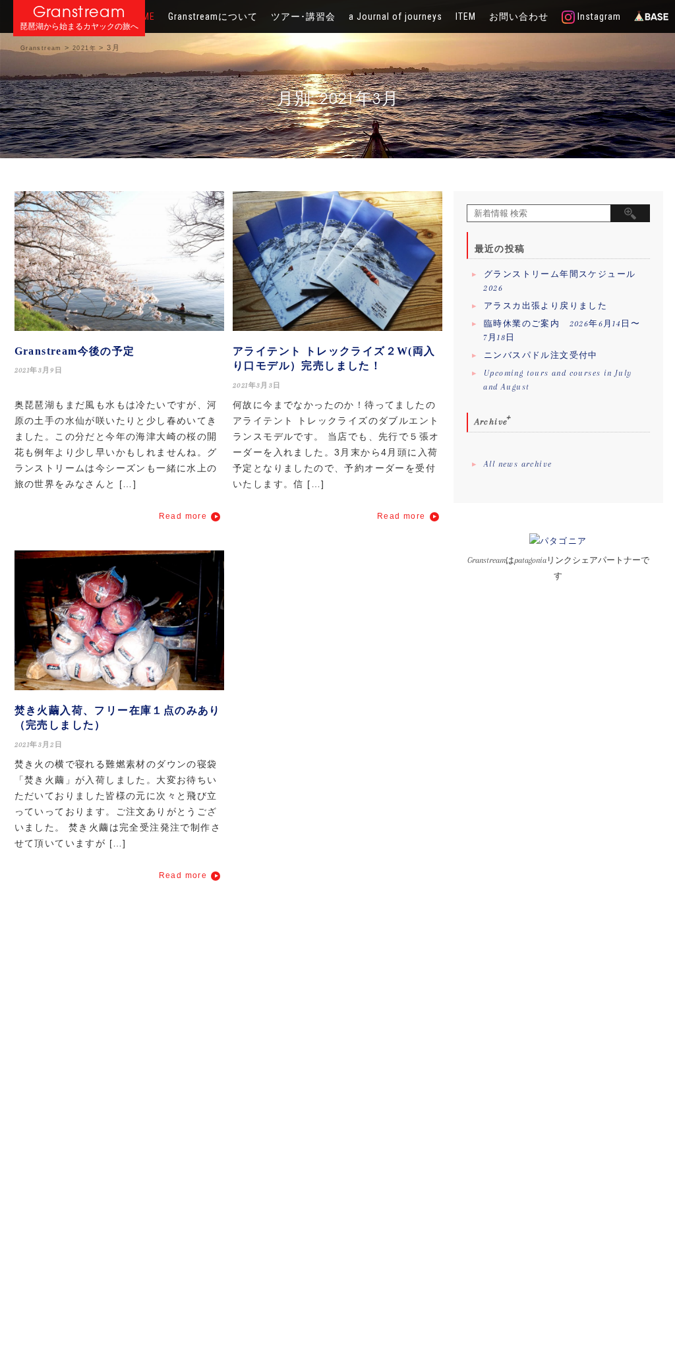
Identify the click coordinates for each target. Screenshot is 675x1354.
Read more (183, 516)
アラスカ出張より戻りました (545, 305)
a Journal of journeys (395, 16)
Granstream (79, 11)
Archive (491, 422)
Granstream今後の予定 (75, 351)
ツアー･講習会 (303, 16)
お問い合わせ (518, 16)
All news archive (518, 464)
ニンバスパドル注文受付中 (541, 355)
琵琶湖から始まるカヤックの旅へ (79, 26)
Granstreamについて (213, 16)
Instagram (598, 16)
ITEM (465, 16)
